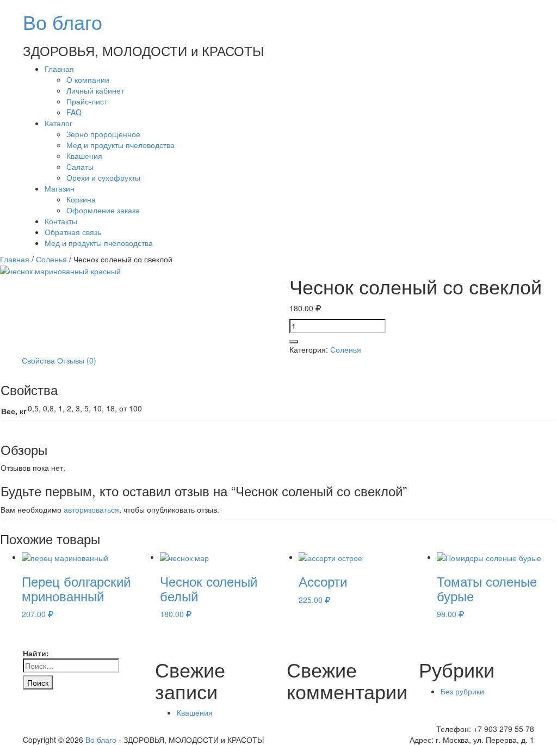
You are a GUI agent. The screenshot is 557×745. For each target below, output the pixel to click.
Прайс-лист (86, 101)
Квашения (84, 155)
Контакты (61, 221)
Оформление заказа (103, 210)
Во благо (62, 21)
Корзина (81, 199)
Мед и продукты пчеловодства (120, 144)
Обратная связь (73, 231)
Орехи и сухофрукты (103, 177)
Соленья (51, 259)
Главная (59, 68)
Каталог (58, 123)
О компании (87, 79)
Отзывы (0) (76, 360)
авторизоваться (91, 509)
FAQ (74, 112)
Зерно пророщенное (103, 133)
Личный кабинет (95, 90)
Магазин (60, 188)
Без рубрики (462, 691)
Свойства (38, 360)
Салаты (80, 166)
